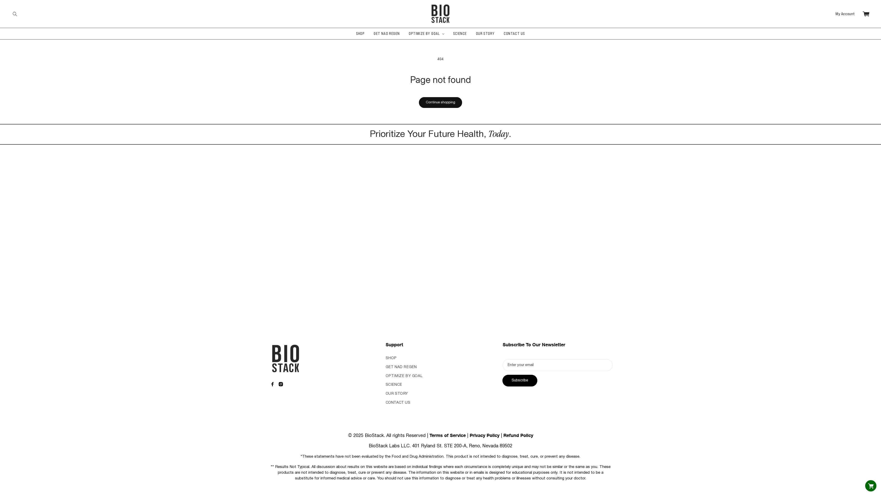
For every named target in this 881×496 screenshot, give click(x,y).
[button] (14, 14)
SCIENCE (394, 384)
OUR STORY (397, 393)
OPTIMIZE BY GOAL (404, 376)
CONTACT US (398, 402)
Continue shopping (440, 102)
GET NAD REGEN (401, 367)
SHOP (391, 358)
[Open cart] (870, 485)
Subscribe (520, 380)
